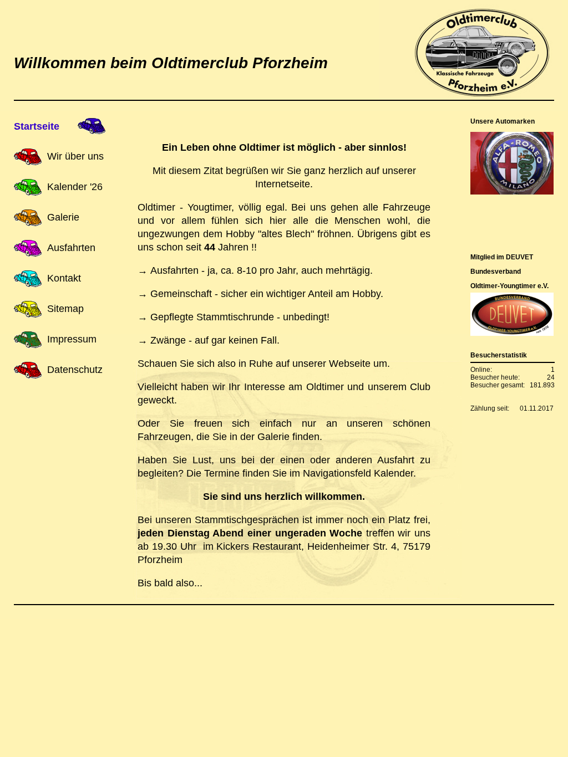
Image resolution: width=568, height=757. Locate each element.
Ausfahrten (71, 247)
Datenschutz (75, 369)
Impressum (72, 339)
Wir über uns (75, 156)
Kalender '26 (75, 186)
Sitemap (65, 308)
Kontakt (64, 278)
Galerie (63, 217)
